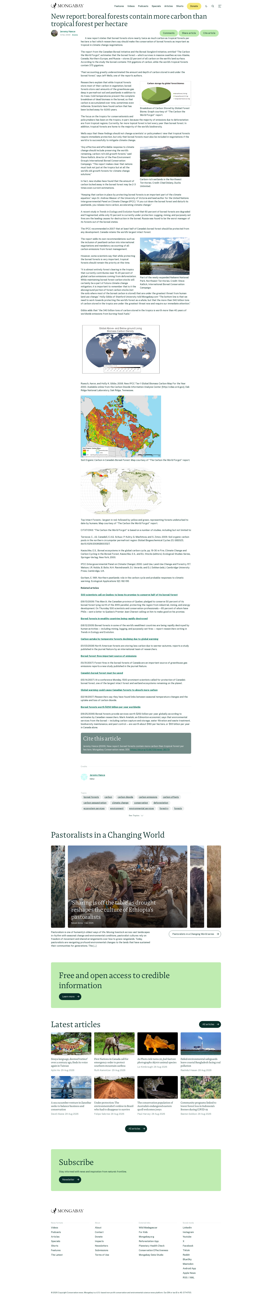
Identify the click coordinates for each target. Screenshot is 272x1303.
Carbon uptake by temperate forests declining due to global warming (119, 639)
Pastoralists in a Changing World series (193, 934)
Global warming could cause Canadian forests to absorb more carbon (119, 690)
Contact (99, 1232)
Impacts (99, 1241)
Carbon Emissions (148, 797)
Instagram (188, 1232)
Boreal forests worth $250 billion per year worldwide (111, 707)
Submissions (101, 1250)
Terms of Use (102, 1255)
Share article (189, 33)
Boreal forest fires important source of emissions (109, 656)
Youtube (187, 1236)
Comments (169, 33)
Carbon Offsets (171, 797)
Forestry (164, 808)
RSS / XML (188, 1277)
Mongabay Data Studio (151, 1255)
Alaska (75, 35)
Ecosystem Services (94, 808)
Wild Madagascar (148, 1227)
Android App (189, 1268)
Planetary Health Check (151, 1245)
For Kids (143, 1232)
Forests (178, 808)
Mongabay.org (146, 1236)
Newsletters (101, 1245)
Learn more (68, 996)
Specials (156, 6)
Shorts (179, 6)
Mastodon (188, 1264)
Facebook (188, 1245)
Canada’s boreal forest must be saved (102, 673)
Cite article (209, 33)
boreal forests (91, 797)
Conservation (141, 802)
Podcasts (143, 6)
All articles (208, 1024)
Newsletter (68, 1179)
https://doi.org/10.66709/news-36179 (150, 749)
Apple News (189, 1273)
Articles (168, 6)
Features (119, 6)
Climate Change (120, 802)
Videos (131, 6)
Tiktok (186, 1250)
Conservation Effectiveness (153, 1250)
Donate (194, 6)
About (98, 1227)
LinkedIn (187, 1227)
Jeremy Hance (67, 31)
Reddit (186, 1255)
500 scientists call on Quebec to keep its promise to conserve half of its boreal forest (129, 594)
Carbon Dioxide (125, 797)
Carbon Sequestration (95, 802)
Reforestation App (149, 1241)
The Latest (57, 1255)
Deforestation (161, 802)
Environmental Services (141, 808)
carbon (108, 797)
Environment (117, 808)
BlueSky (187, 1259)
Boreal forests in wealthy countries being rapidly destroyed (114, 618)
